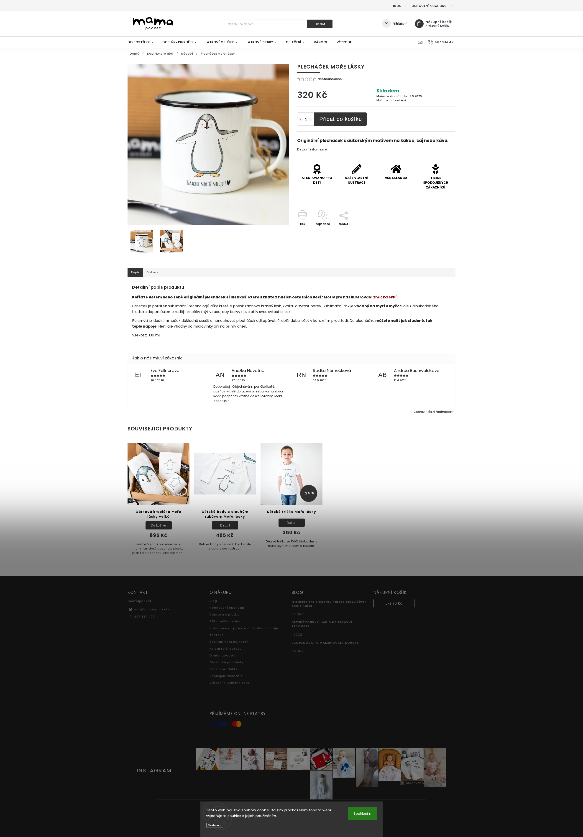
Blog (397, 6)
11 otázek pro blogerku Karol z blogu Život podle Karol (329, 604)
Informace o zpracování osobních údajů (244, 628)
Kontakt (216, 635)
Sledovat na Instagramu (426, 783)
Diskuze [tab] (153, 272)
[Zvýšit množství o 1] (311, 119)
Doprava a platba (225, 614)
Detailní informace (312, 149)
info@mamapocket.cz (153, 609)
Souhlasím (362, 813)
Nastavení (214, 825)
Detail (225, 525)
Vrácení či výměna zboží (230, 683)
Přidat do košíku (340, 119)
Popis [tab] (135, 272)
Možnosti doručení (391, 100)
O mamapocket (223, 655)
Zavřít (440, 232)
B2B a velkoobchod (226, 621)
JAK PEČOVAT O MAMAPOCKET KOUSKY (325, 643)
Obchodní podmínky (227, 662)
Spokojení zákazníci (226, 676)
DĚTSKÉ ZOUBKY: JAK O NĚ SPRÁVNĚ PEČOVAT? (322, 624)
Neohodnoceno (330, 79)
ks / (394, 603)
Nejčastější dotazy (225, 649)
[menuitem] (143, 42)
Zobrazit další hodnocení (433, 412)
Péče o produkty (223, 669)
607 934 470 (144, 616)
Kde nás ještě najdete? (229, 642)
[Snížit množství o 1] (301, 119)
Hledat (320, 24)
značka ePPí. (385, 297)
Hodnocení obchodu (428, 6)
